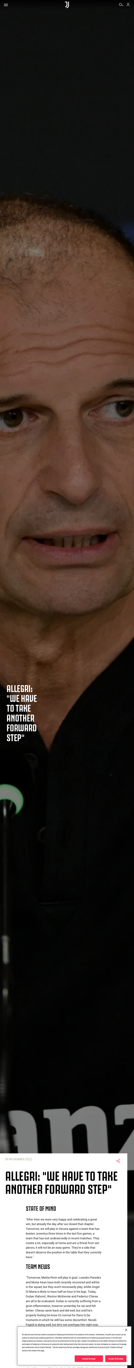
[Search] (121, 6)
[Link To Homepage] (67, 5)
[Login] (128, 6)
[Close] (126, 1329)
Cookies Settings (88, 1358)
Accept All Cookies (116, 1358)
